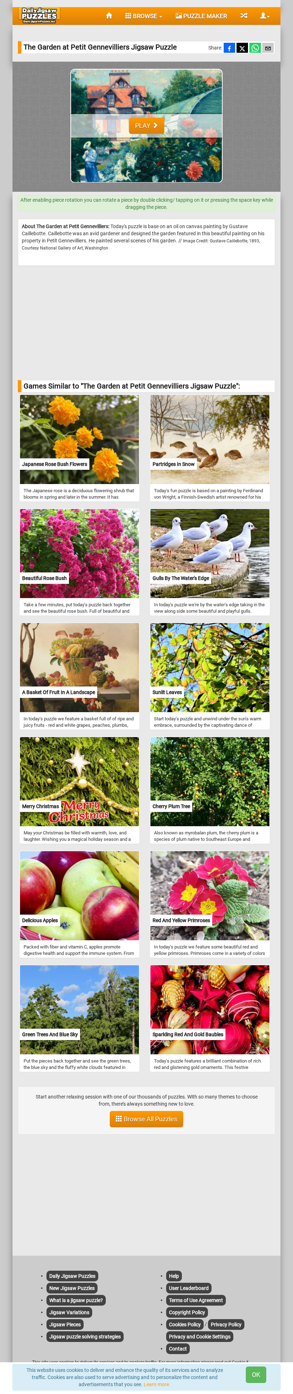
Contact (178, 1349)
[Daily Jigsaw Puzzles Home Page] (39, 15)
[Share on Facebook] (229, 48)
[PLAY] (146, 188)
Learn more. (157, 1384)
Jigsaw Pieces (65, 1324)
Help (174, 1276)
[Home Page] (108, 16)
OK (256, 1374)
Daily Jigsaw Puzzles (72, 1276)
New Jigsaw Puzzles (72, 1288)
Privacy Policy (226, 1324)
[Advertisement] (146, 323)
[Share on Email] (268, 48)
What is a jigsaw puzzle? (76, 1300)
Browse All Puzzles (149, 1119)
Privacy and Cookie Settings (199, 1336)
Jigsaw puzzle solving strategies (85, 1336)
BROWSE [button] (145, 16)
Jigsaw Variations (69, 1312)
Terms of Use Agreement (196, 1300)
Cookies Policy (185, 1324)
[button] (262, 16)
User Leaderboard (189, 1288)
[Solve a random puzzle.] (243, 16)
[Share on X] (242, 48)
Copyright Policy (187, 1312)
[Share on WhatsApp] (255, 48)
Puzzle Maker (204, 16)
